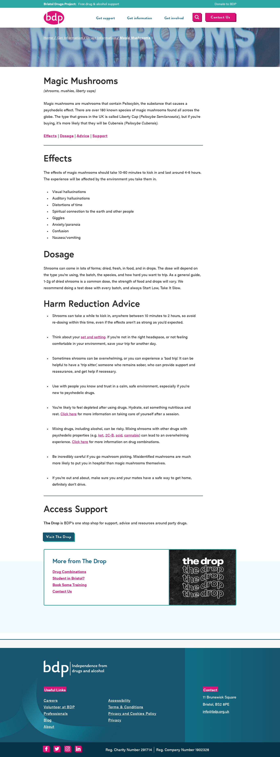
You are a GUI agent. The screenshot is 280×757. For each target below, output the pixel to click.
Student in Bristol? (68, 578)
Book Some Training (69, 584)
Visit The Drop (58, 536)
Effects (50, 135)
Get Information (70, 38)
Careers (51, 700)
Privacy (114, 719)
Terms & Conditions (125, 706)
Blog (48, 719)
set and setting (93, 336)
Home (48, 38)
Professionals (56, 713)
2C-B (109, 435)
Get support (105, 18)
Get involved (174, 18)
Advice (83, 135)
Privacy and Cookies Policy (132, 713)
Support (100, 135)
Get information (139, 18)
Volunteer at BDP (59, 706)
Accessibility (119, 700)
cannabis (131, 435)
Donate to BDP (225, 4)
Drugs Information (101, 38)
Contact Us (220, 17)
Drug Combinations (69, 571)
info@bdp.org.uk (216, 711)
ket (101, 435)
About (49, 726)
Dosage (67, 135)
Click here (68, 413)
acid (119, 435)
